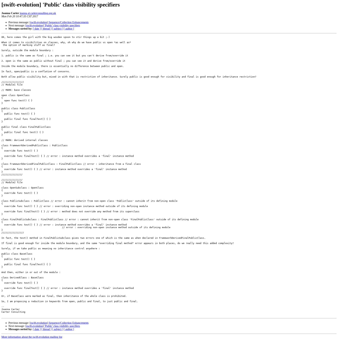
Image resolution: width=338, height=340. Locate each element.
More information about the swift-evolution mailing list (31, 336)
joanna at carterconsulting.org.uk (38, 13)
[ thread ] (46, 28)
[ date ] (37, 28)
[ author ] (69, 28)
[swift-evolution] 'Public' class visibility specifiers (52, 25)
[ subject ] (57, 28)
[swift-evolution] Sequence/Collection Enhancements (59, 22)
